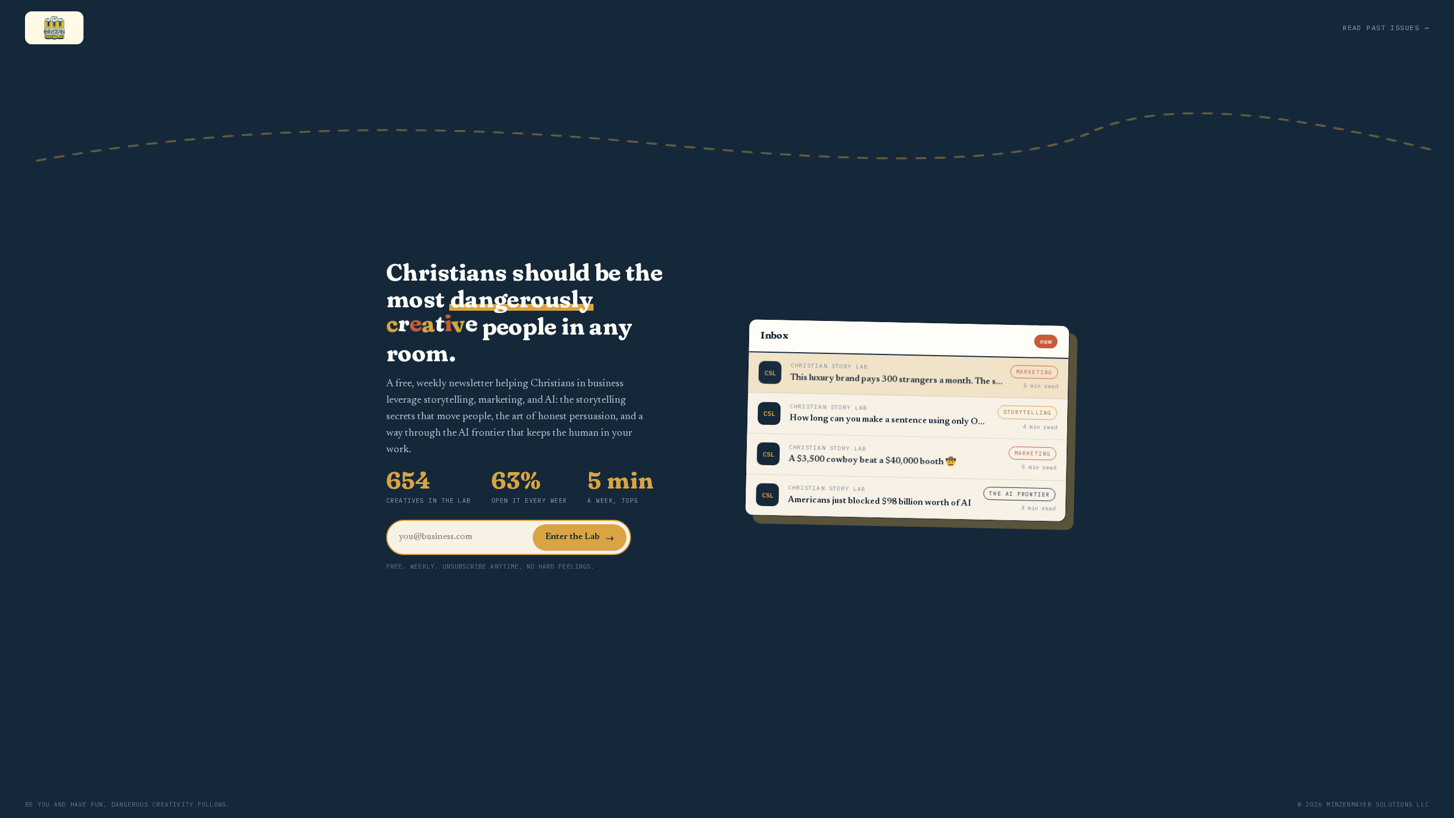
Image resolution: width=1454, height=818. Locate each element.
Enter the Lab (579, 538)
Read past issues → (1386, 27)
